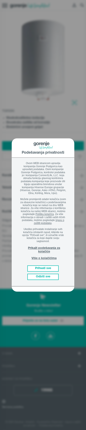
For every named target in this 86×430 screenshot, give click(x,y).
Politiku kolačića (44, 214)
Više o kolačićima (44, 258)
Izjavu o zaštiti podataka (49, 222)
